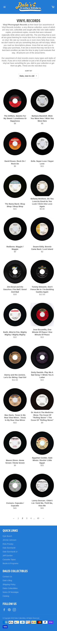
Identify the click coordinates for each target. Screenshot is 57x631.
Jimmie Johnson (9, 540)
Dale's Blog (7, 580)
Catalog (6, 596)
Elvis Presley (8, 544)
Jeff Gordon (8, 555)
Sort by (28, 71)
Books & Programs (10, 563)
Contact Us (7, 576)
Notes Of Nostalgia (10, 592)
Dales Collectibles (10, 588)
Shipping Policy (9, 584)
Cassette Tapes (9, 559)
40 (38, 518)
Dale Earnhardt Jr (10, 552)
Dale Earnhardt (9, 548)
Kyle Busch (7, 536)
